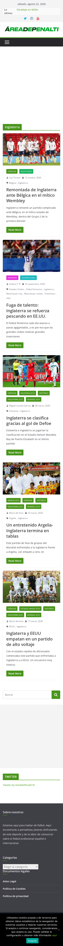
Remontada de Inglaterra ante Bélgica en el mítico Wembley (31, 195)
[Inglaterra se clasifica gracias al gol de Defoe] (31, 371)
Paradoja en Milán (27, 9)
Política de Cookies (14, 888)
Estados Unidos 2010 (30, 608)
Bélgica (12, 182)
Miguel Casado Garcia (20, 405)
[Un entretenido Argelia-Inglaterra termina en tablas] (31, 478)
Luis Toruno (14, 177)
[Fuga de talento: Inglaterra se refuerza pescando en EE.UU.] (31, 256)
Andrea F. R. (15, 283)
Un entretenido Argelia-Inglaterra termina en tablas (29, 530)
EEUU (12, 626)
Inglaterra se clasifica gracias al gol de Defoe (28, 420)
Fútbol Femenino (34, 289)
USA (8, 298)
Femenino (12, 277)
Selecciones (26, 171)
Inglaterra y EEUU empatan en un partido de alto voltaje (29, 638)
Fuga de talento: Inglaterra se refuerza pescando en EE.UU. (27, 310)
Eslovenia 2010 (28, 393)
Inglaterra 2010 (15, 399)
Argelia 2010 (13, 500)
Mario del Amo (16, 512)
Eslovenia (13, 410)
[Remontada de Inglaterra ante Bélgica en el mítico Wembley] (31, 149)
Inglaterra (23, 182)
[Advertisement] (31, 90)
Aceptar (32, 940)
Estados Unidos (16, 289)
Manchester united (33, 293)
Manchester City (14, 293)
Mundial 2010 (33, 399)
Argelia (12, 518)
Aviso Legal (9, 881)
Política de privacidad (16, 896)
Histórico (43, 393)
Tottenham (49, 293)
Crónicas (12, 171)
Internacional (28, 277)
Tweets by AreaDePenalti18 (19, 785)
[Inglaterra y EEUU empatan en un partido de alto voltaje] (31, 587)
